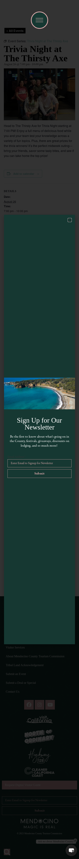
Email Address (16, 457)
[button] (71, 850)
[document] (39, 429)
